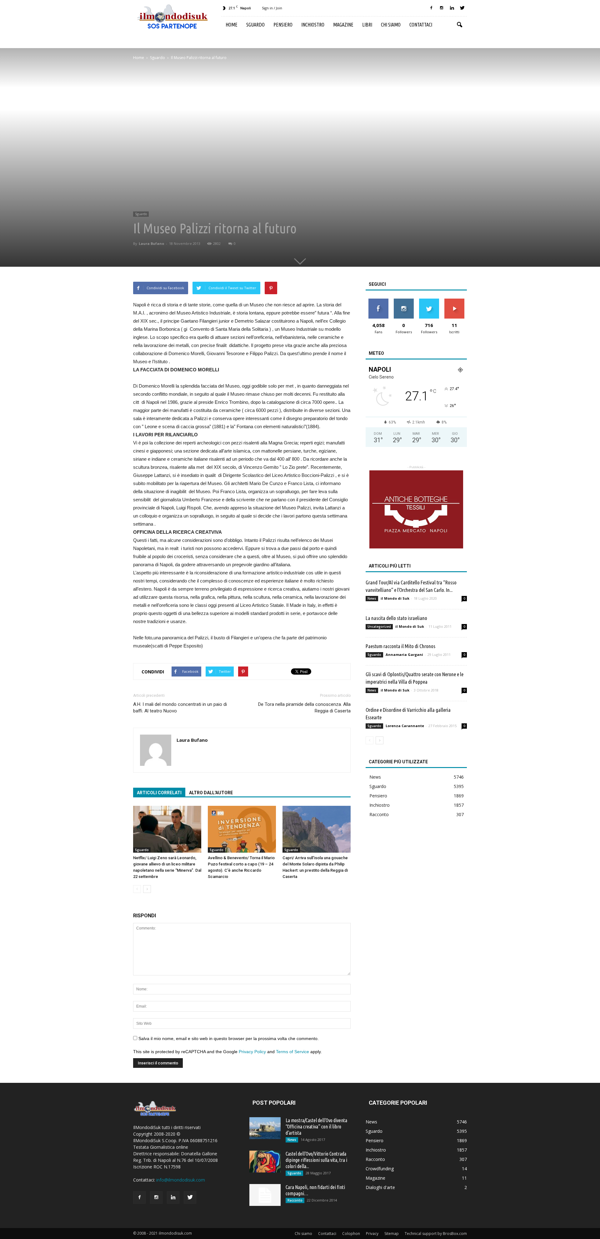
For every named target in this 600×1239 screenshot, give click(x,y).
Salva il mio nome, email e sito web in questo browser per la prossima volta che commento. (228, 1038)
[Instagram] (441, 8)
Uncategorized (379, 626)
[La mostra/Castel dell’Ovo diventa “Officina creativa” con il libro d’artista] (265, 1128)
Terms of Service (292, 1051)
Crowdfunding (380, 1169)
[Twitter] (462, 8)
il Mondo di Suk (395, 598)
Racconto (379, 814)
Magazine (343, 24)
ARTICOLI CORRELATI (159, 792)
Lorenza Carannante (405, 725)
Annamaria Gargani (404, 654)
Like (378, 301)
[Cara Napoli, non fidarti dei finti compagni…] (265, 1195)
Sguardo (255, 24)
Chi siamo (391, 24)
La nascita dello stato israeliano (396, 618)
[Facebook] (431, 8)
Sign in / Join (272, 8)
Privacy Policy (252, 1051)
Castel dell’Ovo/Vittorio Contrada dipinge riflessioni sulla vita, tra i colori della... (316, 1160)
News (372, 598)
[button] (459, 24)
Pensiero (282, 24)
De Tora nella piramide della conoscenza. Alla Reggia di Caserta (304, 707)
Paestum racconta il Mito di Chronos (400, 646)
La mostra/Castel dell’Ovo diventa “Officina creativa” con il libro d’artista (316, 1127)
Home (232, 24)
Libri (367, 24)
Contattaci (420, 24)
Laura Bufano (151, 243)
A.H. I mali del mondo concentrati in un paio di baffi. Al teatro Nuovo (180, 707)
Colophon (351, 1233)
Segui (403, 301)
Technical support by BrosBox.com (436, 1233)
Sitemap (391, 1233)
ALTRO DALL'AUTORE (211, 792)
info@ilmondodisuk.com (180, 1180)
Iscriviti (454, 301)
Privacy (372, 1233)
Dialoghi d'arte (380, 1187)
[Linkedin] (452, 8)
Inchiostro (312, 24)
